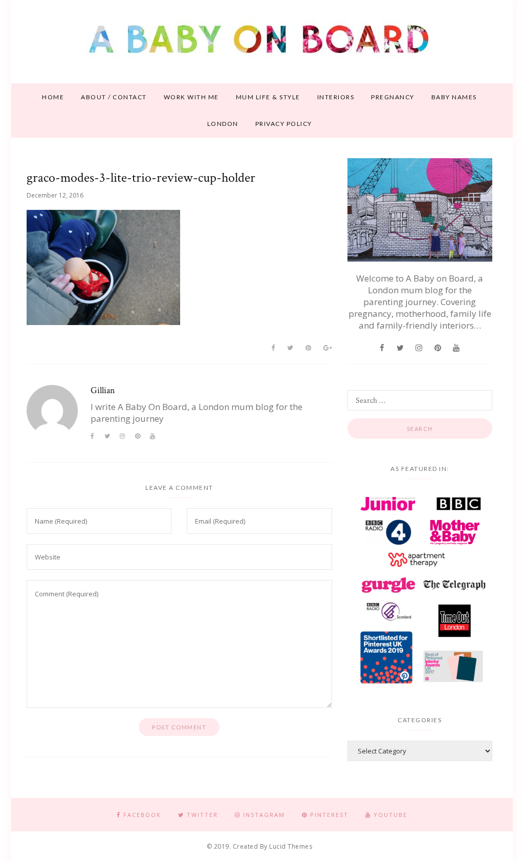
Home (53, 97)
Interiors (336, 97)
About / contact (114, 97)
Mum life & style (268, 97)
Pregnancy (392, 97)
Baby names (454, 97)
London (222, 123)
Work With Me (191, 97)
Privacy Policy (283, 123)
